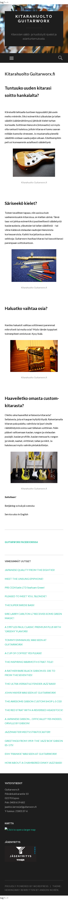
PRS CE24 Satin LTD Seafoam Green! (25, 587)
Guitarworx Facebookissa (21, 542)
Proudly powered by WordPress (27, 886)
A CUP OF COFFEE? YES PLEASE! (23, 653)
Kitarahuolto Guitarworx (34, 18)
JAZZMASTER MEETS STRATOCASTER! (27, 731)
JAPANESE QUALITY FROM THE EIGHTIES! (30, 569)
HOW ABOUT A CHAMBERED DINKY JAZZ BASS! (33, 762)
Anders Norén (49, 890)
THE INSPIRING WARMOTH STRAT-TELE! (29, 661)
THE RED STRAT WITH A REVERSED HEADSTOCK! (34, 710)
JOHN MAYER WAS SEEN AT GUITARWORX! (30, 692)
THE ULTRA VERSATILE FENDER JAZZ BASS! (30, 683)
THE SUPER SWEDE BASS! (19, 605)
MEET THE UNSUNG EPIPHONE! (24, 578)
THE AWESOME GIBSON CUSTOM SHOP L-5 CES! (33, 701)
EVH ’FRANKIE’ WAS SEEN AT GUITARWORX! (31, 753)
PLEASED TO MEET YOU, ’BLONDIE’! (26, 596)
